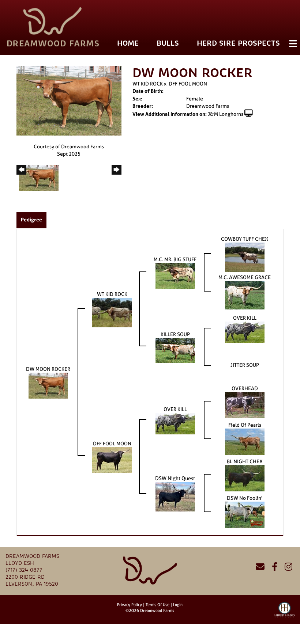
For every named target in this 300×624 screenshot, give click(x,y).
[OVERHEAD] (245, 404)
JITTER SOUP (244, 364)
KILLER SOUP (175, 334)
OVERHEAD (245, 388)
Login (178, 604)
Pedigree (31, 219)
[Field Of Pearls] (245, 441)
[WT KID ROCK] (112, 311)
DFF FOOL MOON (188, 83)
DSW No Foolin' (244, 497)
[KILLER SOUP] (175, 349)
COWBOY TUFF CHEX (244, 238)
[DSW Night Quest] (175, 495)
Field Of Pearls (244, 424)
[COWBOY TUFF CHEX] (245, 256)
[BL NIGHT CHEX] (245, 477)
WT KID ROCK (148, 83)
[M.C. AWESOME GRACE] (245, 294)
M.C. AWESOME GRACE (244, 277)
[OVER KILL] (245, 331)
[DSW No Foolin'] (245, 514)
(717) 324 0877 (23, 570)
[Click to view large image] (68, 99)
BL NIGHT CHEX (245, 461)
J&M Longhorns (225, 113)
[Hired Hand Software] (284, 613)
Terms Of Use (157, 604)
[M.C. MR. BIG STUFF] (175, 275)
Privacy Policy (129, 604)
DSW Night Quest (175, 478)
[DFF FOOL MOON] (112, 459)
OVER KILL (244, 317)
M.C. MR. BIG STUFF (175, 259)
